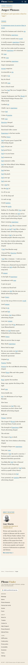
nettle (9, 206)
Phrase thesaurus (9, 571)
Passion (3, 363)
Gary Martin (8, 524)
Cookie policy (4, 641)
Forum (2, 611)
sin (25, 31)
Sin (14, 325)
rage (5, 54)
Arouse (3, 69)
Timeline (3, 620)
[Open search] (22, 2)
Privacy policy (4, 644)
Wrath (23, 96)
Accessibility (4, 647)
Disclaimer (3, 650)
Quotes (3, 608)
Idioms (3, 599)
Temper (3, 418)
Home (2, 571)
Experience (4, 133)
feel (6, 112)
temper (5, 273)
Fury (20, 210)
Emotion (4, 122)
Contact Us (4, 623)
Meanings (3, 596)
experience (14, 35)
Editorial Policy (4, 632)
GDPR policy (4, 638)
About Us (3, 617)
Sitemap (3, 655)
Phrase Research (5, 629)
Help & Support (5, 626)
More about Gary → (8, 552)
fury (11, 226)
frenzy (9, 137)
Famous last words (6, 605)
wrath (21, 39)
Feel (8, 90)
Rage (7, 372)
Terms (2, 653)
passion (9, 115)
